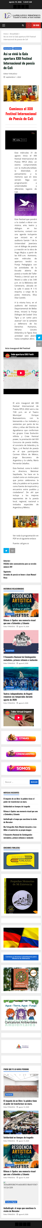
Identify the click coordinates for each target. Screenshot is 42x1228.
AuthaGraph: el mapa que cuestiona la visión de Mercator (20, 1210)
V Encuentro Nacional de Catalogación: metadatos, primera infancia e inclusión (20, 658)
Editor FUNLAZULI (10, 74)
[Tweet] (7, 551)
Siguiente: (20, 574)
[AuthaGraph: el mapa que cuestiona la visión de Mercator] (21, 1193)
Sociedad (9, 1095)
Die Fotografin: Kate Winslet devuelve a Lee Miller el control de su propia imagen (20, 828)
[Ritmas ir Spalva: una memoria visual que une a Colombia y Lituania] (21, 605)
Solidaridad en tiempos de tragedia (17, 806)
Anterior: (20, 563)
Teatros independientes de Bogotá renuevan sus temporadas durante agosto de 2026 (18, 696)
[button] (3, 25)
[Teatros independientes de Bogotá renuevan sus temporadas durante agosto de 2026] (21, 678)
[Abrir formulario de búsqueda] (23, 25)
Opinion (9, 1131)
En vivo (36, 25)
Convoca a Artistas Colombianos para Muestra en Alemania (21, 957)
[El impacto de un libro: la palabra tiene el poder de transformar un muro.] (21, 1086)
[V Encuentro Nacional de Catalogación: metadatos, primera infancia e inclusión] (21, 642)
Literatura (17, 48)
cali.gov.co (24, 543)
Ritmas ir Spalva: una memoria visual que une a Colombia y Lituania (20, 622)
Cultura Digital (11, 1202)
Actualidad (8, 48)
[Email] (13, 551)
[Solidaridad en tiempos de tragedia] (21, 1122)
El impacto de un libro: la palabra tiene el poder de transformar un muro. (19, 800)
